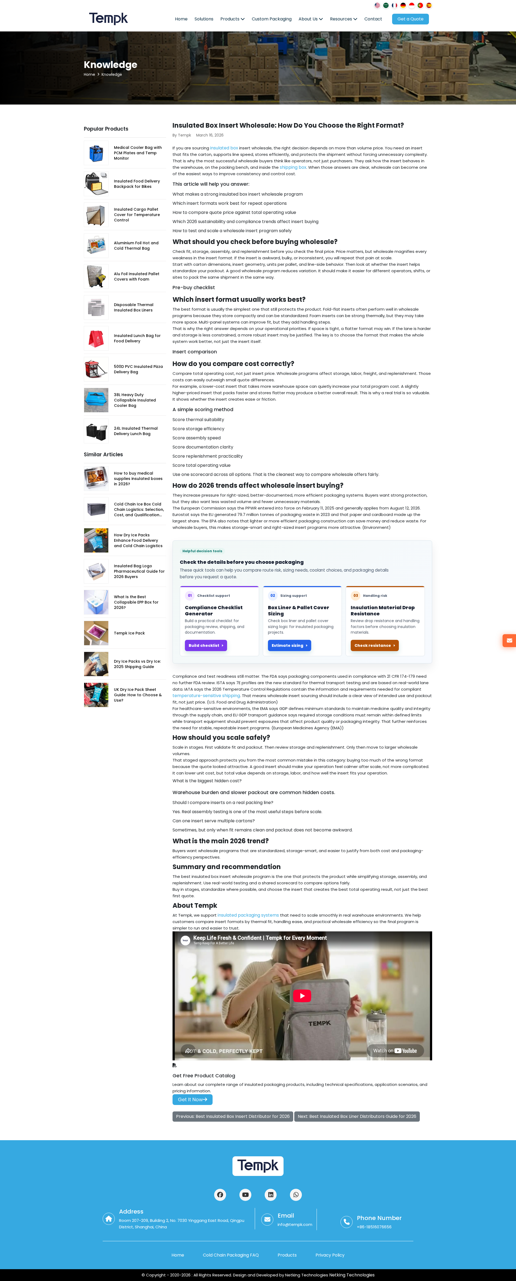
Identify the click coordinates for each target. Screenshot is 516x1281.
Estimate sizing (287, 645)
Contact (373, 19)
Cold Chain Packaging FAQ (231, 1255)
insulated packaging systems (248, 915)
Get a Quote (410, 19)
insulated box (224, 148)
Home (181, 19)
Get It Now (190, 1099)
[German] (403, 5)
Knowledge (112, 74)
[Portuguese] (420, 5)
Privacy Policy (330, 1255)
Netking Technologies (351, 1275)
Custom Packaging (272, 19)
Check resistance (372, 645)
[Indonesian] (411, 5)
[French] (394, 5)
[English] (377, 5)
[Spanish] (429, 5)
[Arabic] (386, 5)
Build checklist (204, 645)
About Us (309, 19)
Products (230, 19)
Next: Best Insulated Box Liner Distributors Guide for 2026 (357, 1116)
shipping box (293, 167)
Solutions (204, 19)
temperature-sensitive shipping (206, 695)
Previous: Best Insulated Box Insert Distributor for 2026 (233, 1116)
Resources (341, 19)
